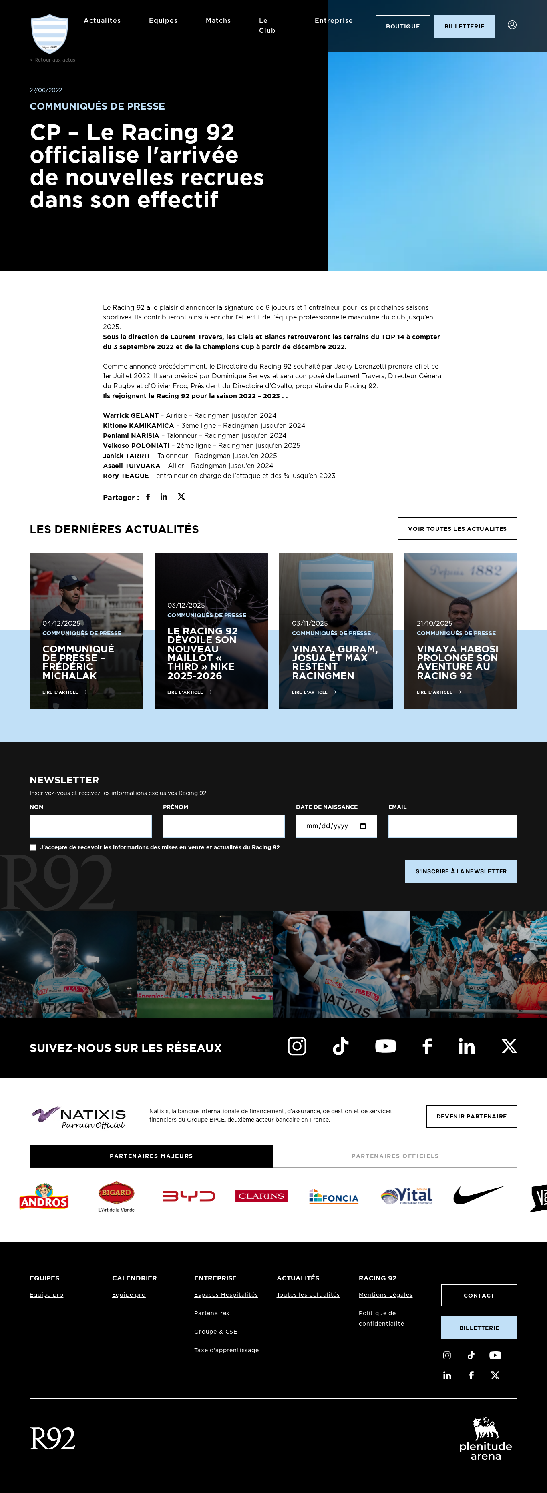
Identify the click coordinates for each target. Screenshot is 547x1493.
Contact (479, 1295)
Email (397, 807)
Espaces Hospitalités (226, 1295)
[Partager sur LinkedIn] (163, 497)
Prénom (175, 807)
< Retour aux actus (52, 60)
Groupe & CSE (215, 1332)
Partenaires (211, 1313)
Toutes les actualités (308, 1295)
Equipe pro (46, 1295)
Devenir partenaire (471, 1116)
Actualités (102, 21)
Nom (37, 807)
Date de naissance (327, 807)
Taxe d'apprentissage (226, 1350)
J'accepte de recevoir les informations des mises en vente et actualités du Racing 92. (160, 847)
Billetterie (479, 1327)
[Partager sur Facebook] (148, 497)
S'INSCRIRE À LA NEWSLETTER (461, 871)
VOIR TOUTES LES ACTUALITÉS (457, 528)
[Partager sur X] (181, 497)
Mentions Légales (385, 1295)
